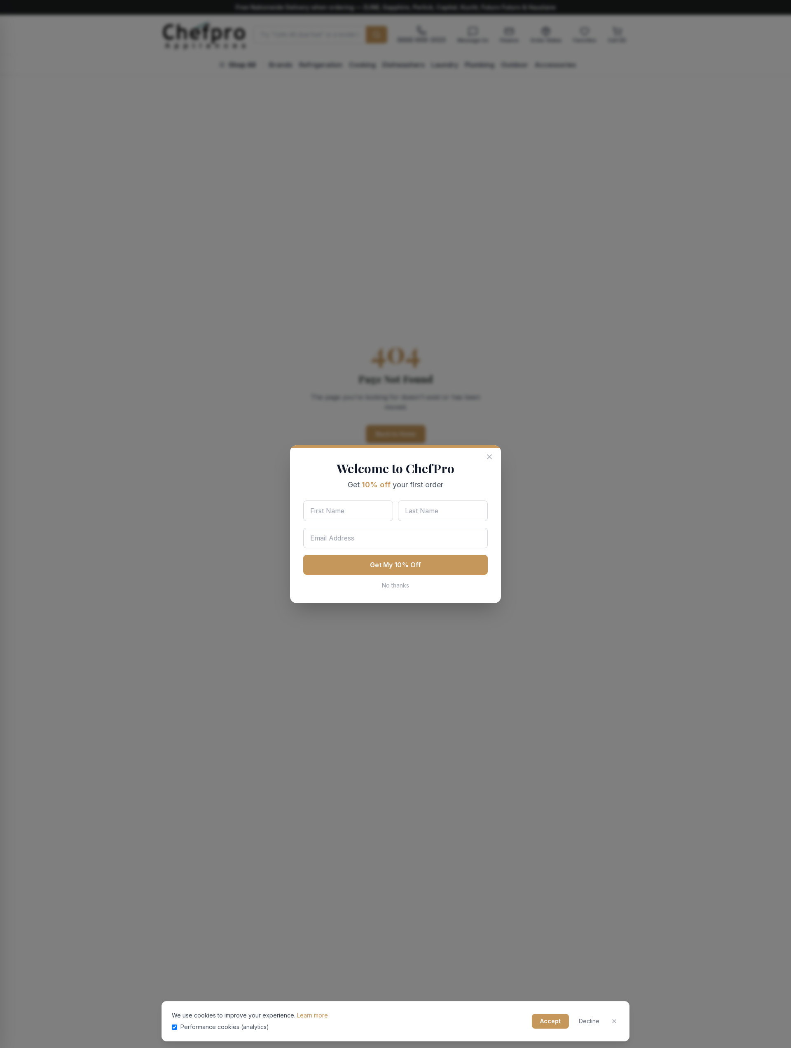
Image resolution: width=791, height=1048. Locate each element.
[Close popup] (489, 456)
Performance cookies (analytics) (224, 1026)
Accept (550, 1021)
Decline (589, 1021)
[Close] (614, 1021)
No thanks (395, 585)
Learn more (312, 1015)
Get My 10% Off (395, 565)
